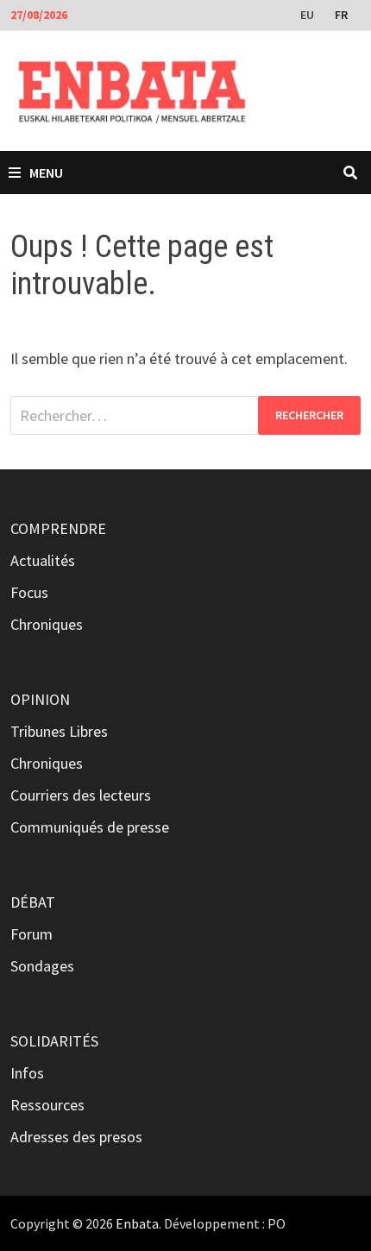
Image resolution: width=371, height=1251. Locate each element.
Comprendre (58, 528)
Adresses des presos (76, 1137)
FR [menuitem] (341, 14)
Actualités (42, 560)
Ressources (47, 1105)
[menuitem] (309, 14)
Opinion (40, 699)
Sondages (42, 966)
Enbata (137, 1223)
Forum (31, 934)
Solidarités (54, 1041)
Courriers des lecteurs (80, 795)
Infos (27, 1073)
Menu (46, 172)
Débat (32, 902)
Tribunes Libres (59, 731)
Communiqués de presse (89, 827)
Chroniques (46, 624)
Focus (29, 592)
